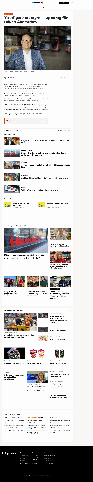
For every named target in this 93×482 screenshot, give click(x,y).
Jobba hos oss (47, 460)
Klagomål (34, 463)
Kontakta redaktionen (49, 455)
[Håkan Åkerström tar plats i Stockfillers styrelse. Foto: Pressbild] (37, 48)
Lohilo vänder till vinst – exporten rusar (14, 430)
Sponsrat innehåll (36, 466)
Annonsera (22, 460)
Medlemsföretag (39, 7)
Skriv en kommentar (65, 130)
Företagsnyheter (27, 7)
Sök (6, 3)
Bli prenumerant (24, 455)
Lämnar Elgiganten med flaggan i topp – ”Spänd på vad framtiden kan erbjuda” (36, 427)
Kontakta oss (47, 458)
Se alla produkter (24, 463)
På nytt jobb (9, 14)
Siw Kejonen (11, 77)
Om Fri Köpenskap (48, 463)
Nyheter (18, 7)
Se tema (43, 121)
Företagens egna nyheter (13, 310)
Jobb (48, 7)
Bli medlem (23, 458)
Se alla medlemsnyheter (65, 406)
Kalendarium (55, 7)
